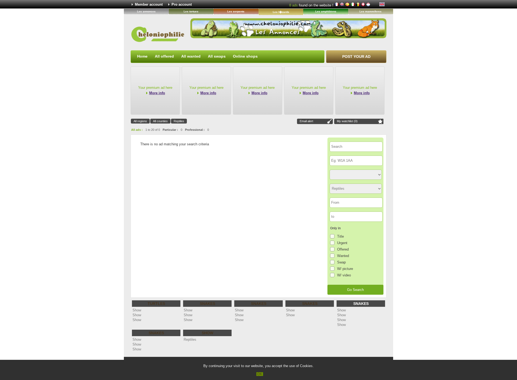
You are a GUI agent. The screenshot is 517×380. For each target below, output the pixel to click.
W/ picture (345, 269)
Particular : (170, 129)
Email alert (306, 121)
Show (136, 310)
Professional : (195, 129)
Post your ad (356, 56)
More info (157, 93)
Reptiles (179, 121)
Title (340, 236)
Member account (149, 4)
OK (259, 374)
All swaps (217, 56)
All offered (164, 56)
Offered (343, 249)
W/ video (344, 275)
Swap (341, 262)
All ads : (137, 129)
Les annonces (146, 11)
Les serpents (235, 11)
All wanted (191, 56)
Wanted (343, 256)
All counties (160, 121)
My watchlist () (347, 121)
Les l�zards (281, 11)
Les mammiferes (370, 11)
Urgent (342, 243)
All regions (140, 121)
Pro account (182, 4)
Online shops (245, 56)
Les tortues (191, 11)
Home (142, 56)
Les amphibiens (325, 11)
